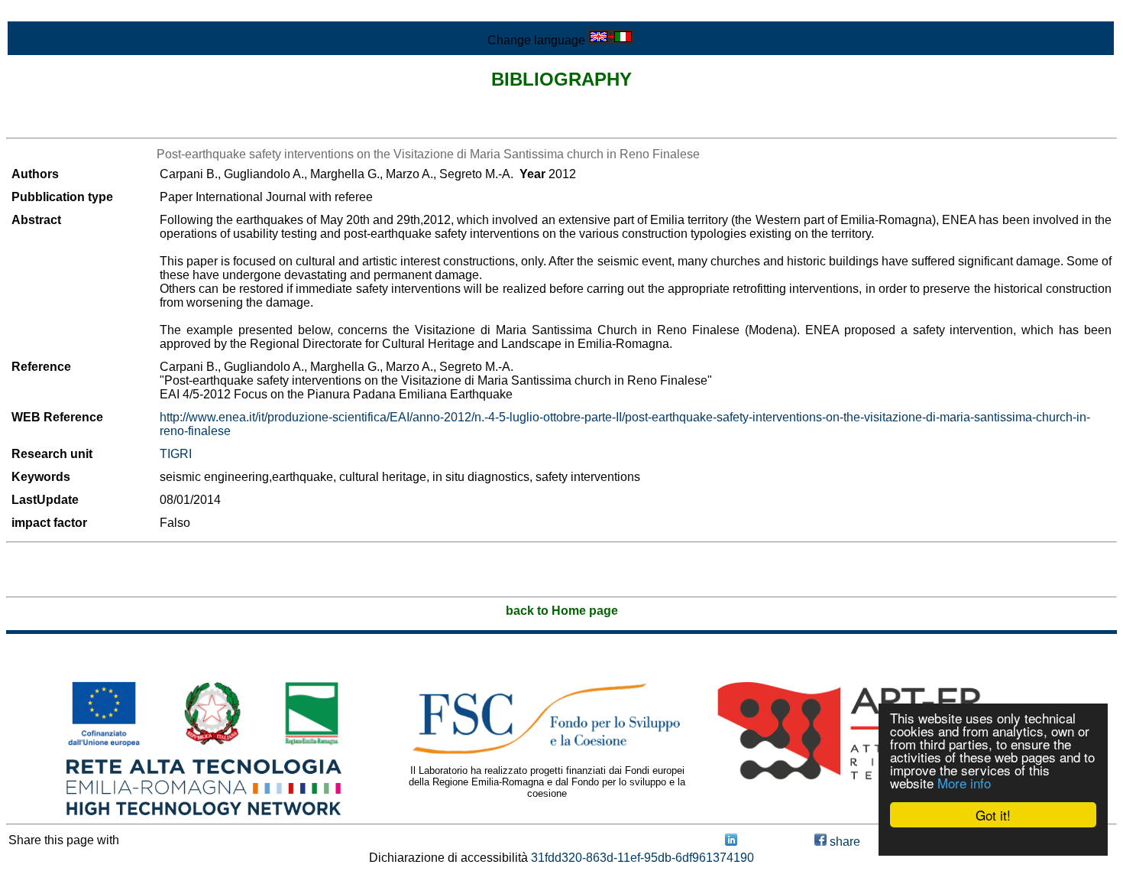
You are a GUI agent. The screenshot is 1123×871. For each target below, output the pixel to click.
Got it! (993, 814)
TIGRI (176, 453)
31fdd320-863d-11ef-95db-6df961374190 (642, 857)
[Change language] (611, 40)
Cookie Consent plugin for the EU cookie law (993, 841)
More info (964, 782)
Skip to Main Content (62, 12)
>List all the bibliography (72, 124)
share (843, 841)
